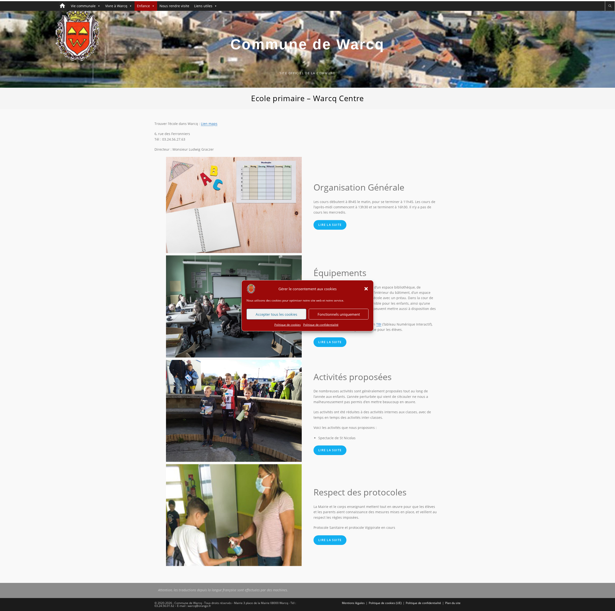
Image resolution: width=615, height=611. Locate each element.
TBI (378, 324)
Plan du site (453, 603)
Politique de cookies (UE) (385, 603)
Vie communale (83, 6)
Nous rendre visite (174, 6)
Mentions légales (353, 603)
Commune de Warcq (307, 44)
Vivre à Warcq (116, 6)
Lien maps (209, 123)
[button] (366, 288)
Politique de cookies (287, 324)
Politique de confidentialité (320, 324)
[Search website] (610, 6)
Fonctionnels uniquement (339, 314)
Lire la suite (330, 225)
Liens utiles (203, 6)
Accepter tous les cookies (276, 314)
